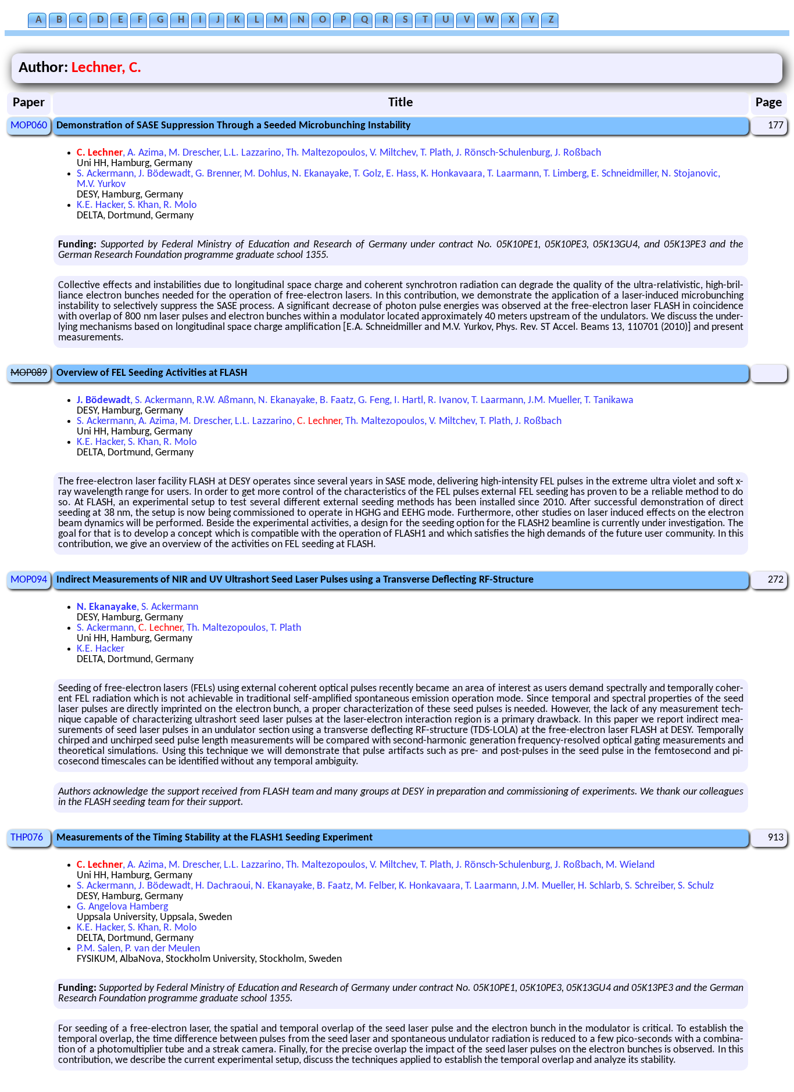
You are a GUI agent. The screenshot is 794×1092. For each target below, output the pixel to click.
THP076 (26, 837)
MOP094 (28, 579)
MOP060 (28, 125)
